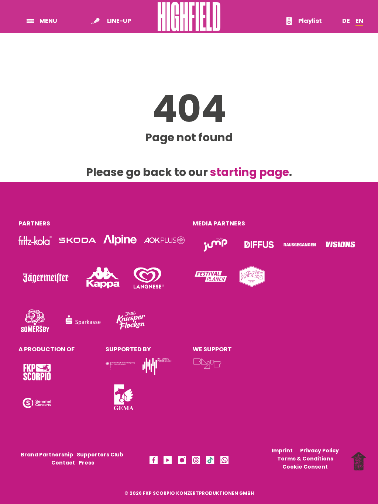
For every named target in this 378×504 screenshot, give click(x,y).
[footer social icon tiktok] (210, 461)
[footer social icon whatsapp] (224, 461)
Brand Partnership (47, 454)
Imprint (282, 450)
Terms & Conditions (305, 458)
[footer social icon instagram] (182, 461)
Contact (63, 462)
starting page (249, 172)
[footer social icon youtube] (168, 461)
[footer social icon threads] (196, 461)
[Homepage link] (189, 16)
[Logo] (37, 372)
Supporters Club (100, 454)
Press (86, 462)
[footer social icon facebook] (154, 461)
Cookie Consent (305, 466)
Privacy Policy (319, 450)
